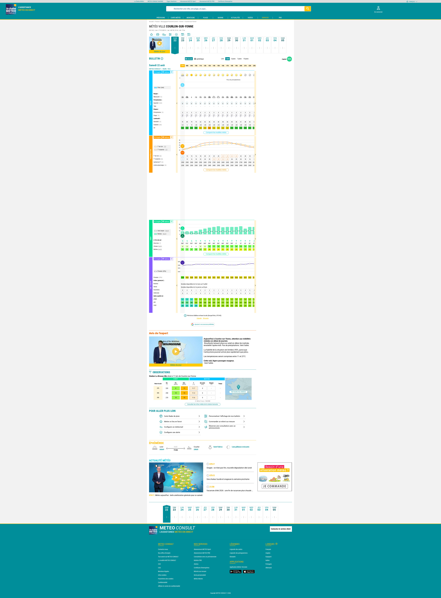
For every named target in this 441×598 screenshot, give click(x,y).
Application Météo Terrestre (238, 567)
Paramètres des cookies (165, 579)
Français (268, 549)
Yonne (181, 21)
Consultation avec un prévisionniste (205, 557)
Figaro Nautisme (171, 1)
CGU (159, 568)
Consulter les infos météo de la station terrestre (202, 404)
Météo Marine (198, 579)
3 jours (233, 59)
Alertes (196, 564)
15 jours (245, 59)
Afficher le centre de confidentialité (169, 586)
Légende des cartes (236, 549)
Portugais (269, 564)
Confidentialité (162, 582)
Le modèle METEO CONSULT (167, 560)
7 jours (239, 59)
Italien (268, 560)
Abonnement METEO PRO (202, 553)
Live (222, 59)
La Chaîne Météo (139, 1)
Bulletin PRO (198, 560)
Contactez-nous (163, 549)
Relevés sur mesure (200, 571)
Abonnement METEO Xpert (202, 549)
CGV (159, 564)
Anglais (268, 553)
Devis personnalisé (200, 575)
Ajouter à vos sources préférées (204, 324)
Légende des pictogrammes (238, 553)
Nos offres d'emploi (164, 553)
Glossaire (206, 318)
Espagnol (268, 557)
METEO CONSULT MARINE (155, 1)
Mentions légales (163, 571)
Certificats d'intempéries (201, 568)
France (157, 21)
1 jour (227, 59)
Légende (199, 318)
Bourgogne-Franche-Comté (169, 21)
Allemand (269, 568)
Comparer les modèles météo (216, 132)
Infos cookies (162, 575)
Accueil (151, 21)
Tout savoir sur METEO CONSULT (168, 557)
